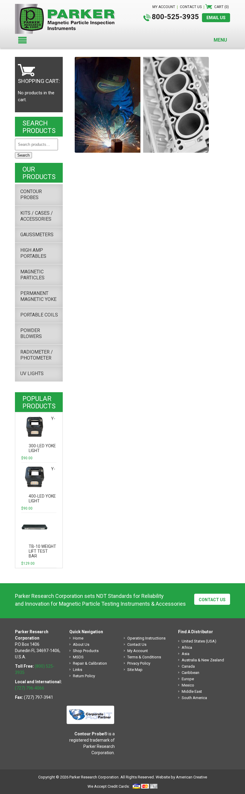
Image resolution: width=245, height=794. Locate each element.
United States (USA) (199, 641)
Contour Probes (31, 194)
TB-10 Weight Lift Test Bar (42, 551)
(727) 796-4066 (29, 688)
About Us (81, 644)
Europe (188, 679)
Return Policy (84, 676)
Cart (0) (221, 7)
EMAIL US (216, 17)
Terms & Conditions (144, 657)
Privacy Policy (138, 663)
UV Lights (32, 373)
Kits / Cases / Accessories (36, 216)
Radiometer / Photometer (36, 355)
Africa (187, 647)
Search (23, 155)
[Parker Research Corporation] (67, 6)
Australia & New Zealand (203, 660)
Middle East (192, 691)
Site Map (135, 669)
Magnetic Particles (32, 275)
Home (78, 638)
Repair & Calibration (90, 663)
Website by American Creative (181, 777)
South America (194, 697)
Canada (188, 666)
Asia (185, 653)
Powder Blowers (31, 333)
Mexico (188, 685)
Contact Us (212, 599)
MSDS (78, 657)
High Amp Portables (33, 253)
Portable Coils (39, 315)
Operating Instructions (146, 638)
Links (77, 669)
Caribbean (190, 672)
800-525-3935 (175, 17)
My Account (137, 650)
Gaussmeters (36, 234)
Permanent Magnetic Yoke (38, 296)
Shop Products (86, 650)
